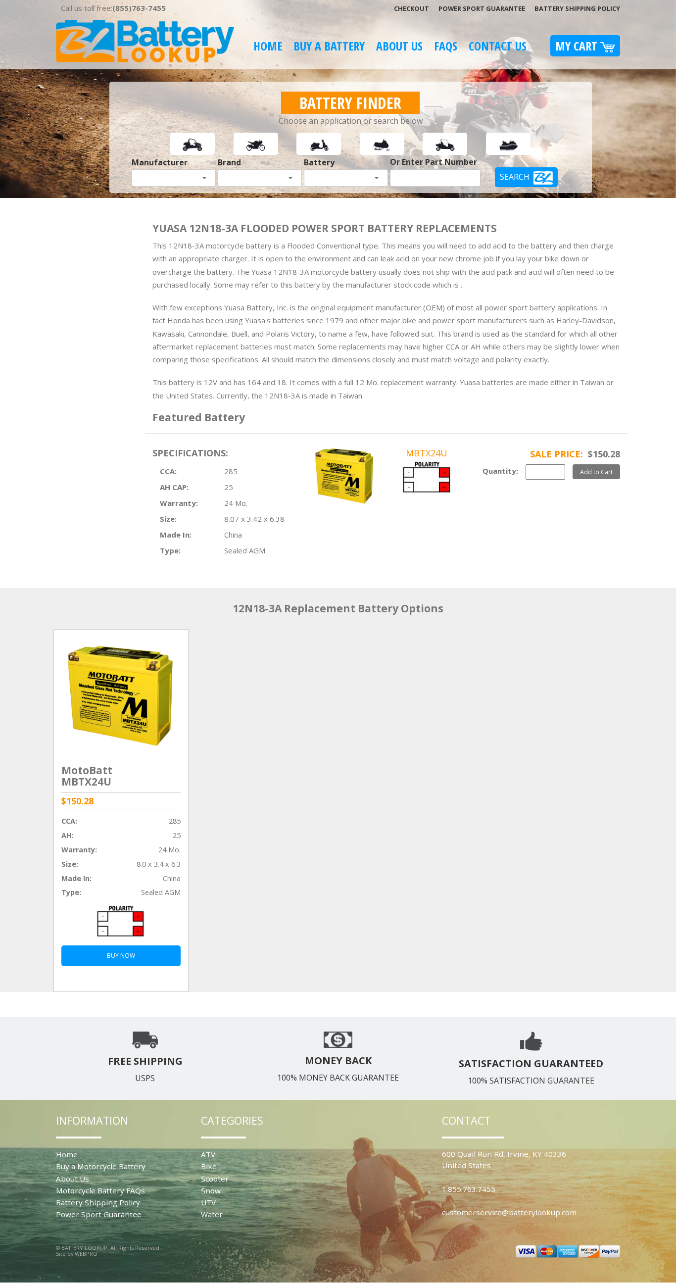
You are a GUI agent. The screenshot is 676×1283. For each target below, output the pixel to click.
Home (267, 46)
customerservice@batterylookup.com (509, 1212)
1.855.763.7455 (468, 1189)
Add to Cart (596, 472)
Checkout (411, 8)
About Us (399, 46)
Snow (211, 1190)
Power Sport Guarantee (481, 8)
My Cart (577, 46)
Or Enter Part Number (433, 161)
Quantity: (500, 471)
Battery (319, 162)
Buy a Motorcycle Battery (100, 1166)
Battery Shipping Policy (577, 8)
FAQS (445, 46)
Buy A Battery (329, 46)
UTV (208, 1202)
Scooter (215, 1179)
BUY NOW (121, 955)
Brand (229, 162)
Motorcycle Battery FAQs (100, 1190)
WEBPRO (86, 1253)
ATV (208, 1154)
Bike (209, 1166)
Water (212, 1214)
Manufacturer (160, 162)
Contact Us (498, 46)
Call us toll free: (113, 8)
